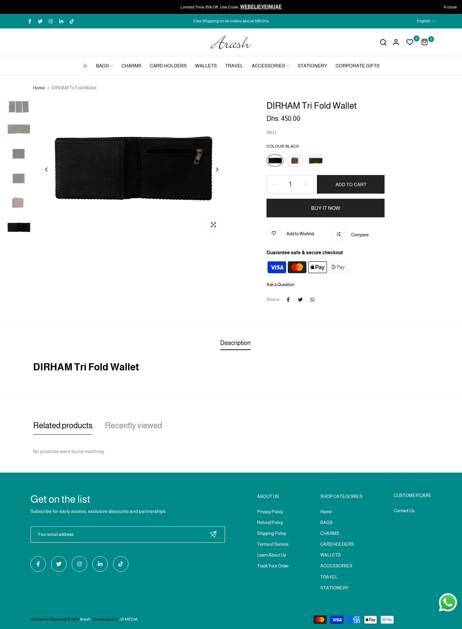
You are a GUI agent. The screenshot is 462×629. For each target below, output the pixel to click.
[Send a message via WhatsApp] (448, 602)
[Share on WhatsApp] (312, 299)
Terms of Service (272, 544)
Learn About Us (271, 555)
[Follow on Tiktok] (71, 21)
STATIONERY (312, 65)
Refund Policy (270, 522)
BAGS (102, 65)
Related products (63, 425)
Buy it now (325, 208)
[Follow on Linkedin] (61, 21)
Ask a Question (281, 284)
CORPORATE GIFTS (357, 65)
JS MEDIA (128, 619)
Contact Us (404, 510)
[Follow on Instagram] (50, 21)
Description (235, 343)
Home (39, 87)
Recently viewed (133, 425)
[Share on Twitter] (300, 299)
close (13, 7)
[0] (410, 42)
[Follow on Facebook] (29, 21)
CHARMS (131, 65)
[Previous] (46, 169)
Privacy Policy (270, 511)
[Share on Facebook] (288, 299)
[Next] (216, 169)
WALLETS (206, 65)
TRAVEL (234, 65)
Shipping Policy (271, 533)
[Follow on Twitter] (40, 21)
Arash (85, 619)
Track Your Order (273, 565)
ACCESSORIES (268, 65)
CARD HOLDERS (168, 65)
